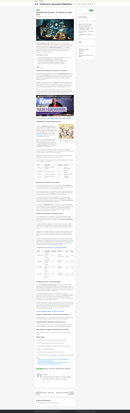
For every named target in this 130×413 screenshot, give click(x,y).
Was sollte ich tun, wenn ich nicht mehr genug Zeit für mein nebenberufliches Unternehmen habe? (55, 355)
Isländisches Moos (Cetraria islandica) (85, 24)
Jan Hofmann (39, 16)
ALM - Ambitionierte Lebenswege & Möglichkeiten (50, 411)
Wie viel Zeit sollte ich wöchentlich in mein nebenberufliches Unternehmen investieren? (53, 346)
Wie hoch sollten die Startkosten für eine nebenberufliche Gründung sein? (51, 343)
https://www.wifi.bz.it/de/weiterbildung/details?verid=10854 (49, 363)
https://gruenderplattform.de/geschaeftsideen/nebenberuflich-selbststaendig (52, 362)
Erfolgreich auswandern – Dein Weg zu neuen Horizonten (53, 311)
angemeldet (42, 402)
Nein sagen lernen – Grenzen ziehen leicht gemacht (57, 247)
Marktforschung (39, 134)
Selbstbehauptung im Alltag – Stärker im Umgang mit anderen (59, 118)
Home (75, 4)
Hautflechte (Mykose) (59, 243)
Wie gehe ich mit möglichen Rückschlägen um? (46, 349)
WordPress (88, 411)
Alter (64, 208)
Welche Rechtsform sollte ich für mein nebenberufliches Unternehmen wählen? (52, 340)
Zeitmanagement (67, 368)
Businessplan (46, 368)
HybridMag (93, 411)
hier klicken (50, 308)
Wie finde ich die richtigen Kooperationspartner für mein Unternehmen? (50, 352)
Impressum (81, 53)
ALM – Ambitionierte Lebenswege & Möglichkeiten (53, 4)
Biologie (84, 4)
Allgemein (80, 4)
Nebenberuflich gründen (60, 368)
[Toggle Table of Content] (41, 67)
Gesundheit (89, 4)
